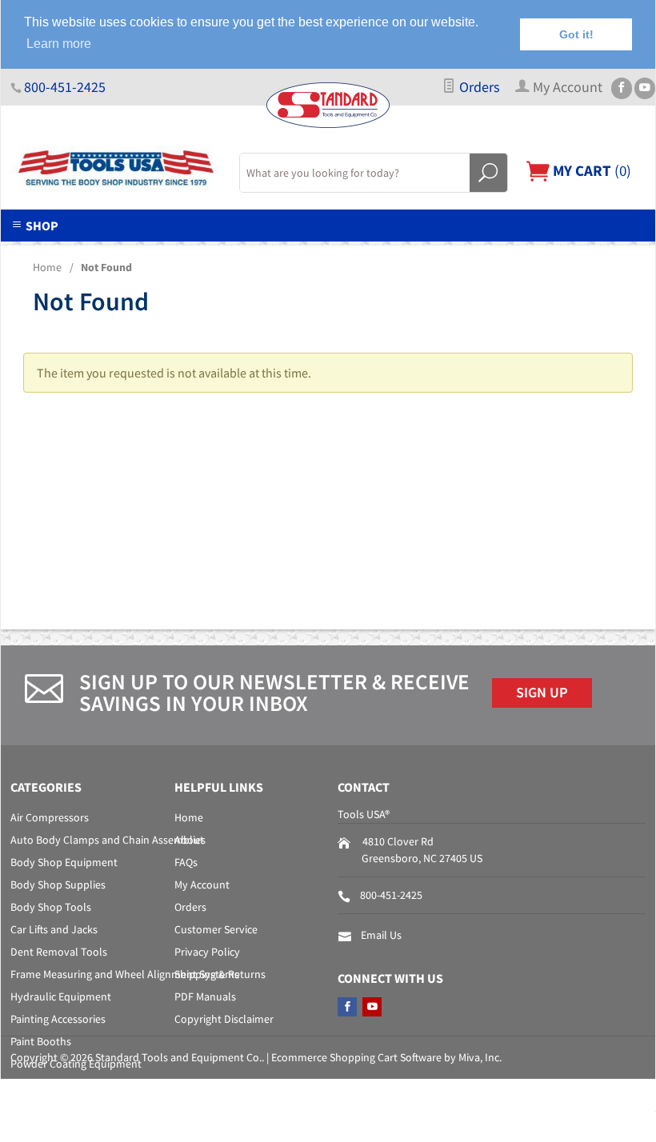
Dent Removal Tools (58, 951)
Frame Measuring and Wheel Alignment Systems (124, 974)
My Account (202, 884)
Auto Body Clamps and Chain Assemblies (108, 840)
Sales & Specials (338, 251)
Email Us (381, 935)
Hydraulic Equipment (60, 996)
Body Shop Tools (50, 907)
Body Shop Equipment (64, 862)
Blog (543, 251)
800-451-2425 (65, 87)
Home (47, 267)
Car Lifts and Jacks (54, 929)
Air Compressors (49, 817)
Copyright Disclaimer (224, 1019)
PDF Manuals (205, 996)
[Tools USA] (115, 169)
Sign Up (542, 692)
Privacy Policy (207, 951)
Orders (478, 87)
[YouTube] (644, 88)
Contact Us (456, 251)
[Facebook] (621, 88)
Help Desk (221, 251)
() (590, 170)
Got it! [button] (576, 34)
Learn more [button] (58, 43)
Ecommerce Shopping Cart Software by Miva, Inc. (386, 1057)
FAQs (186, 862)
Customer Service (216, 929)
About (189, 840)
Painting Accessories (58, 1019)
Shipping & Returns (220, 974)
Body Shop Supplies (58, 884)
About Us (124, 251)
